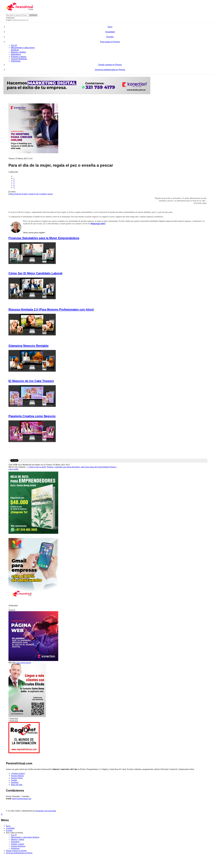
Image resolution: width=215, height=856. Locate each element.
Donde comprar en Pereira (110, 65)
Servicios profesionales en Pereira (110, 70)
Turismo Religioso (19, 59)
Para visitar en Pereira (110, 42)
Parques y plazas (18, 57)
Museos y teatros (18, 52)
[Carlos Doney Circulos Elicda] (27, 716)
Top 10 (14, 45)
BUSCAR (33, 15)
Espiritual (14, 782)
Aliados (14, 780)
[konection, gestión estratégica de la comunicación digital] (76, 93)
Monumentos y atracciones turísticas (25, 837)
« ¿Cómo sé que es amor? (36, 467)
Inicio (110, 27)
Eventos (110, 37)
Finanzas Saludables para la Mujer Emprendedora (43, 238)
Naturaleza (16, 54)
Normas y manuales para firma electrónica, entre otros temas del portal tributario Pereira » (82, 467)
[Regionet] (24, 752)
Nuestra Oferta (17, 778)
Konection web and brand (46, 811)
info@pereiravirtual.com (21, 799)
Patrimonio (16, 61)
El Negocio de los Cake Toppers (31, 381)
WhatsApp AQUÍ (97, 224)
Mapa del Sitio (16, 785)
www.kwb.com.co (23, 662)
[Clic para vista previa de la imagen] (30, 194)
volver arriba (13, 469)
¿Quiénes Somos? (18, 773)
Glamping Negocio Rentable (28, 345)
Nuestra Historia (17, 776)
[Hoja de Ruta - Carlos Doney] (33, 533)
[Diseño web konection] (33, 660)
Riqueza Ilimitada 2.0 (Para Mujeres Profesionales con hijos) (51, 309)
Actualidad (110, 32)
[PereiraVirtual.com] (19, 10)
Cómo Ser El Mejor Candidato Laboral (35, 273)
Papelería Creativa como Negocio (32, 416)
